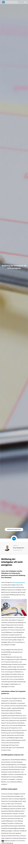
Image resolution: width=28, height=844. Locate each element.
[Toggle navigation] (25, 2)
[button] (3, 841)
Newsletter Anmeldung (14, 529)
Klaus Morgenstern (18, 548)
